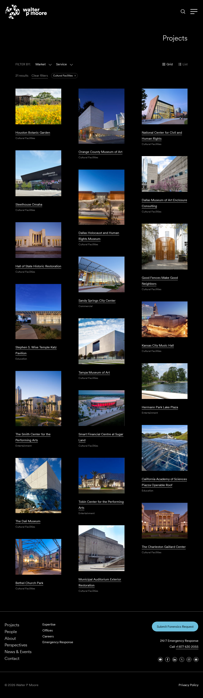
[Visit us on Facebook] (167, 659)
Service (61, 64)
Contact (12, 658)
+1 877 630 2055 (187, 647)
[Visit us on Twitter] (181, 659)
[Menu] (193, 11)
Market (40, 64)
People (11, 631)
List (185, 64)
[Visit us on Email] (196, 659)
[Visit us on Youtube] (160, 659)
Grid (170, 64)
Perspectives (16, 644)
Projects (12, 624)
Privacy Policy (188, 685)
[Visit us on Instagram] (189, 659)
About (10, 638)
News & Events (18, 651)
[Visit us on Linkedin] (174, 659)
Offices (47, 630)
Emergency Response (57, 642)
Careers (48, 636)
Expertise (49, 624)
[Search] (183, 11)
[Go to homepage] (26, 12)
